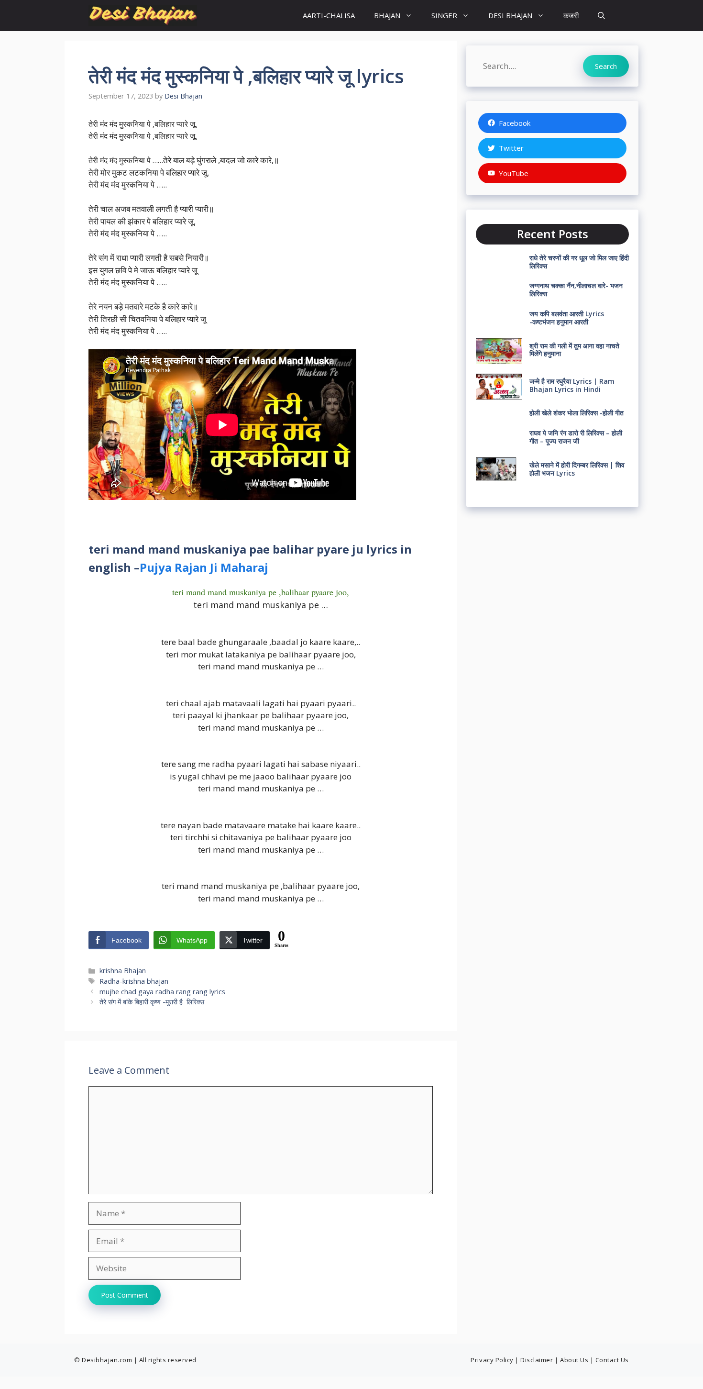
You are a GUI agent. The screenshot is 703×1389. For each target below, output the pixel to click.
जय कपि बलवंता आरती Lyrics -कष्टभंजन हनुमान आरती (566, 317)
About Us (574, 1360)
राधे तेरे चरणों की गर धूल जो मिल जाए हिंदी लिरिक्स (579, 261)
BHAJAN (387, 15)
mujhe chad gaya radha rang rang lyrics (162, 991)
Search (606, 66)
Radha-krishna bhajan (133, 981)
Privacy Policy (492, 1360)
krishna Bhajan (122, 970)
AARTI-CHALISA (329, 15)
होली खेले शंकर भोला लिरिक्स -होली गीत (576, 412)
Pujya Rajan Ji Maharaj (204, 567)
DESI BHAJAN (510, 15)
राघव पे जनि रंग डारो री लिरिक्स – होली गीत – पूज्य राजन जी (575, 436)
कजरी (571, 15)
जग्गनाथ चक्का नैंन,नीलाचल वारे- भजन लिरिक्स (576, 289)
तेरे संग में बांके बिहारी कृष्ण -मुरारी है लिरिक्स (151, 1001)
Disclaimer (536, 1360)
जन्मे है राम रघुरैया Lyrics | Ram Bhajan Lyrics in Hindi (572, 385)
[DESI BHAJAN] (142, 15)
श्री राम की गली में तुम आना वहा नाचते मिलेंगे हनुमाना (574, 349)
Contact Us (612, 1360)
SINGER (444, 15)
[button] (601, 15)
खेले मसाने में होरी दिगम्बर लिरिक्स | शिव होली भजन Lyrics (577, 469)
